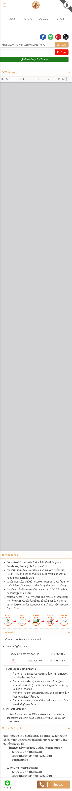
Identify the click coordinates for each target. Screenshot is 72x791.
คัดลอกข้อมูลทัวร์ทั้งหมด (35, 59)
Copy (63, 45)
